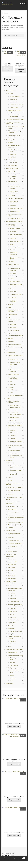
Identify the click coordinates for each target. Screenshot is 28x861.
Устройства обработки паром (15, 543)
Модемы (12, 367)
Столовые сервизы (15, 450)
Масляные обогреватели (16, 208)
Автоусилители (14, 107)
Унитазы (10, 477)
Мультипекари (13, 611)
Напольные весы (12, 652)
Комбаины (12, 593)
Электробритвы (14, 665)
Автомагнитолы (14, 102)
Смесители (11, 463)
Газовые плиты (12, 559)
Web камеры (13, 231)
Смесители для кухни (15, 470)
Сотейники (13, 438)
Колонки (12, 244)
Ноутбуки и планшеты (12, 333)
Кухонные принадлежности (15, 410)
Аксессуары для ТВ (13, 506)
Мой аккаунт (5, 855)
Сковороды (13, 435)
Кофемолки (13, 595)
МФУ (11, 381)
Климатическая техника (12, 168)
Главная (6, 13)
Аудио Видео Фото (11, 139)
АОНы (11, 392)
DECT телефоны (14, 390)
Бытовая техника (10, 160)
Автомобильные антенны (16, 104)
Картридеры (13, 238)
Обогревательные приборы (15, 198)
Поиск (14, 858)
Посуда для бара (12, 420)
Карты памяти (13, 327)
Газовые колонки (14, 184)
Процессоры (13, 291)
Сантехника (9, 460)
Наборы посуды (14, 432)
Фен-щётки (13, 678)
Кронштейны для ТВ (13, 512)
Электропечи (11, 575)
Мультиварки (11, 628)
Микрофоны (11, 142)
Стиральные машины (13, 540)
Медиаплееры (12, 514)
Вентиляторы (11, 171)
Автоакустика (13, 99)
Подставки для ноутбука (14, 344)
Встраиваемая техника (12, 165)
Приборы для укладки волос (15, 668)
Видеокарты (13, 273)
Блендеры (10, 585)
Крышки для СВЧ (14, 417)
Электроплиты (12, 578)
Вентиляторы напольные (16, 174)
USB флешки (13, 324)
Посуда (8, 398)
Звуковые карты (14, 276)
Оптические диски (14, 330)
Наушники (12, 249)
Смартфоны (11, 494)
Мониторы (10, 304)
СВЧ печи (10, 570)
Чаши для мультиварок (16, 631)
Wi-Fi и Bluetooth (14, 359)
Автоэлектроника (10, 90)
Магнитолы (13, 154)
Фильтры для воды (13, 453)
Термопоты (13, 644)
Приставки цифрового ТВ (14, 525)
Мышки (10, 307)
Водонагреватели (12, 181)
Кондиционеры (12, 195)
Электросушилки (14, 620)
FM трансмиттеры (14, 96)
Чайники (10, 646)
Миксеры (10, 625)
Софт (9, 317)
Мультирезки (13, 598)
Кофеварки (13, 641)
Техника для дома (12, 162)
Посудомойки (11, 567)
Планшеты (11, 341)
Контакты (11, 855)
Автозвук (10, 93)
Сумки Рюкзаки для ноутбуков (16, 347)
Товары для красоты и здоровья (14, 649)
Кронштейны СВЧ (12, 561)
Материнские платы (15, 281)
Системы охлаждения (15, 294)
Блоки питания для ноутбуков (15, 335)
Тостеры (12, 614)
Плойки (12, 675)
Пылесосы (11, 537)
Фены (11, 680)
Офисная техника (10, 352)
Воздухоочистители (15, 218)
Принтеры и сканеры (13, 374)
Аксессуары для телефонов (15, 487)
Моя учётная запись (4, 858)
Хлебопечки (13, 617)
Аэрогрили (12, 608)
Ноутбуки (10, 338)
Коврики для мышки (15, 241)
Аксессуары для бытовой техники (15, 119)
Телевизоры (11, 527)
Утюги (9, 549)
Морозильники (12, 564)
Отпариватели (13, 546)
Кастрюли (12, 430)
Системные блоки (12, 314)
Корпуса (12, 278)
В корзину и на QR (7, 69)
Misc (11, 480)
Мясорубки (11, 634)
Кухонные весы (12, 622)
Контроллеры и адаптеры (16, 247)
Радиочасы (13, 157)
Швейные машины (13, 551)
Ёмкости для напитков (15, 422)
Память (12, 288)
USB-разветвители (15, 228)
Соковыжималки (14, 601)
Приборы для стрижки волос (15, 655)
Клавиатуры (11, 261)
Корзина (21, 857)
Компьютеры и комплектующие (14, 221)
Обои (7, 349)
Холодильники (12, 573)
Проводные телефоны (16, 395)
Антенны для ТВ (12, 509)
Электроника (9, 683)
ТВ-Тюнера (13, 297)
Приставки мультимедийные (15, 522)
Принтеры (12, 384)
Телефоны (10, 387)
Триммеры (12, 662)
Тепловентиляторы (15, 211)
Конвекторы (13, 205)
